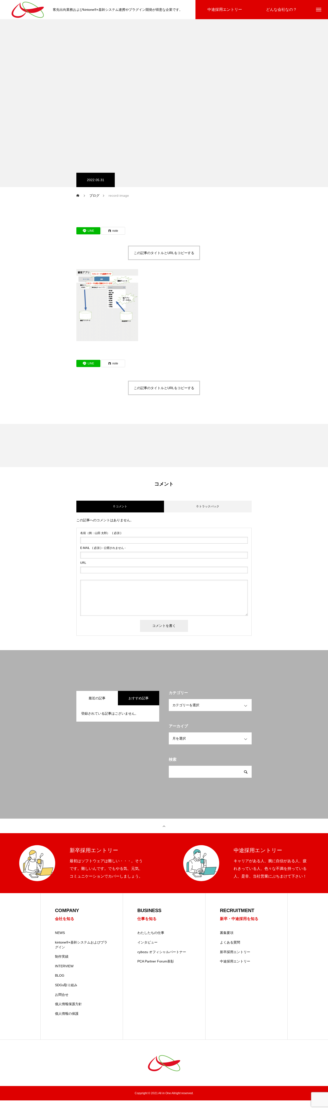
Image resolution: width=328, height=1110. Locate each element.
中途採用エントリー (235, 961)
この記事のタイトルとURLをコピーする (164, 253)
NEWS (60, 933)
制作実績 (61, 956)
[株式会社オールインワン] (28, 10)
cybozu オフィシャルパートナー (161, 952)
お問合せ (61, 995)
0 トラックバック (208, 506)
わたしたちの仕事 (150, 933)
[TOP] (164, 826)
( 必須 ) (100, 533)
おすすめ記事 (138, 698)
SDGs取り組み (66, 985)
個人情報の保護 (67, 1013)
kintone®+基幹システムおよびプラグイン (81, 944)
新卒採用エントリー (235, 952)
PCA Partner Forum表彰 (155, 961)
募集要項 (226, 933)
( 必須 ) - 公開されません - (103, 547)
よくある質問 (230, 942)
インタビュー (147, 942)
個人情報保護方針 (68, 1004)
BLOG (59, 975)
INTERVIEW (64, 966)
